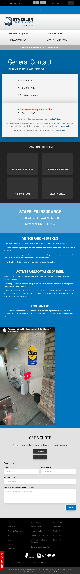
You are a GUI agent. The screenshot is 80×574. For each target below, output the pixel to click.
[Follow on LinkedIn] (44, 2)
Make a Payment (18, 39)
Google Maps (28, 258)
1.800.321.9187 (26, 87)
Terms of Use (57, 540)
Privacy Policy (60, 130)
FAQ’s (10, 535)
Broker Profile (64, 126)
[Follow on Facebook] (34, 2)
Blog (9, 540)
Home (10, 522)
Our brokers (40, 457)
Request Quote (2, 560)
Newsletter (12, 544)
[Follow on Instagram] (37, 2)
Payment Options (37, 531)
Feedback (56, 531)
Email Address (46, 467)
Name (6, 467)
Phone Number (9, 477)
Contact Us (57, 527)
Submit (71, 508)
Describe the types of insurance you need (19, 487)
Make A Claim (36, 527)
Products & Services (15, 531)
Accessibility (57, 522)
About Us (11, 527)
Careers (11, 549)
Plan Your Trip (22, 296)
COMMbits (55, 572)
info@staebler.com (28, 95)
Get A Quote (57, 119)
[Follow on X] (41, 2)
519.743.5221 (25, 80)
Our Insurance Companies (40, 547)
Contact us (40, 451)
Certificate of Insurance (39, 535)
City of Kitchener (18, 262)
